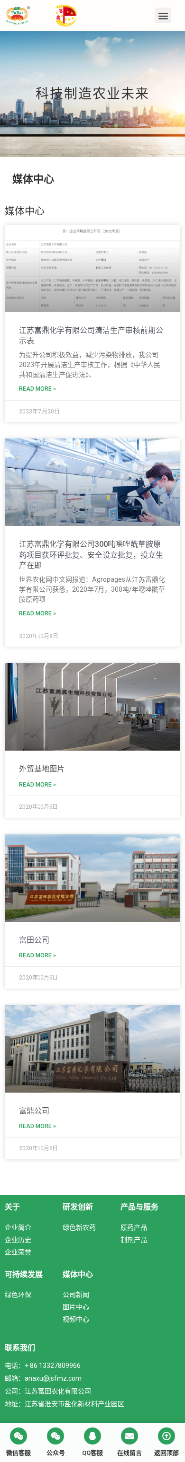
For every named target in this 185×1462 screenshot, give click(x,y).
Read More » (37, 388)
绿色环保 (18, 1294)
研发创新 (78, 1206)
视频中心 (76, 1319)
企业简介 (18, 1227)
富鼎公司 (34, 1110)
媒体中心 (78, 1274)
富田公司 (34, 940)
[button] (163, 15)
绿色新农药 (79, 1227)
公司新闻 (76, 1294)
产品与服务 (139, 1206)
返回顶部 (166, 1452)
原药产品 (133, 1227)
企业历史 (18, 1239)
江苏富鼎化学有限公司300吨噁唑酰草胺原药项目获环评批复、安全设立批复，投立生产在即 (91, 555)
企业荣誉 (18, 1252)
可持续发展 (24, 1274)
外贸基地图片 (42, 768)
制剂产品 (133, 1239)
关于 (12, 1206)
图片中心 (76, 1307)
